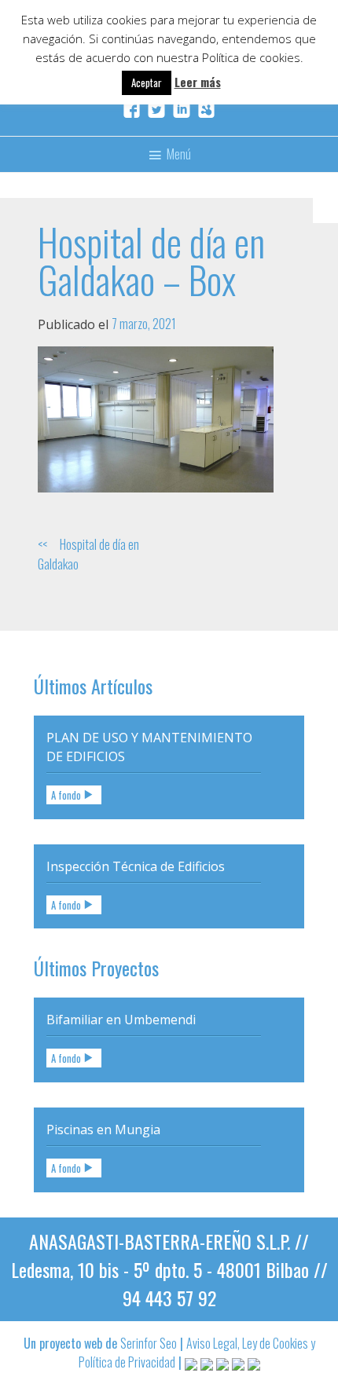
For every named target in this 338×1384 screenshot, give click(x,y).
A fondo (66, 795)
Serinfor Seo (148, 1343)
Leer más (198, 81)
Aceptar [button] (146, 82)
